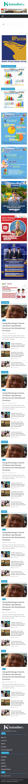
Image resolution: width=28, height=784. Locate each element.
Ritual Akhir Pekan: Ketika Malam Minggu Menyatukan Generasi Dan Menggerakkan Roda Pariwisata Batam (17, 354)
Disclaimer (4, 747)
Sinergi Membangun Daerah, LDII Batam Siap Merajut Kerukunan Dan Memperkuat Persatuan (13, 327)
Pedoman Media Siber (6, 750)
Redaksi (3, 743)
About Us (3, 737)
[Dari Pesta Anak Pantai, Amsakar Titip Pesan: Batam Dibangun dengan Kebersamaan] (5, 365)
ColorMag (9, 781)
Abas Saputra (13, 333)
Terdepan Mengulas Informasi (16, 779)
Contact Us (4, 740)
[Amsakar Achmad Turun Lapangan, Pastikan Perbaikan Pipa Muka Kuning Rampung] (5, 346)
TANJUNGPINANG (6, 769)
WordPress (15, 781)
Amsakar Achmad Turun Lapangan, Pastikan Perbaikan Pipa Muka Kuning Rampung (18, 345)
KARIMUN (3, 766)
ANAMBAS (4, 757)
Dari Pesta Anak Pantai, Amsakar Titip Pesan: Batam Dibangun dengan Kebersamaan (18, 364)
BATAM (4, 320)
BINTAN (3, 763)
